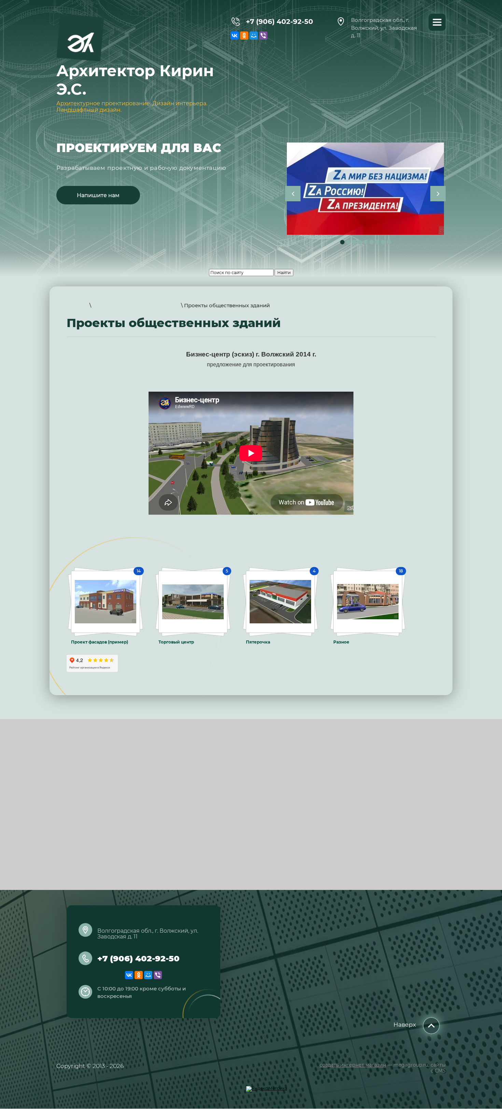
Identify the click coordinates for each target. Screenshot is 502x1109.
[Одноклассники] (244, 35)
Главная (77, 305)
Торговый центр (176, 642)
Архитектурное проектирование (136, 305)
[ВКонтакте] (235, 35)
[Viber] (263, 35)
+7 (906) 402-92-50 (279, 21)
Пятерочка (258, 642)
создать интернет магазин (353, 1065)
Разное (341, 642)
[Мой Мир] (254, 35)
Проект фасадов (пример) (99, 642)
